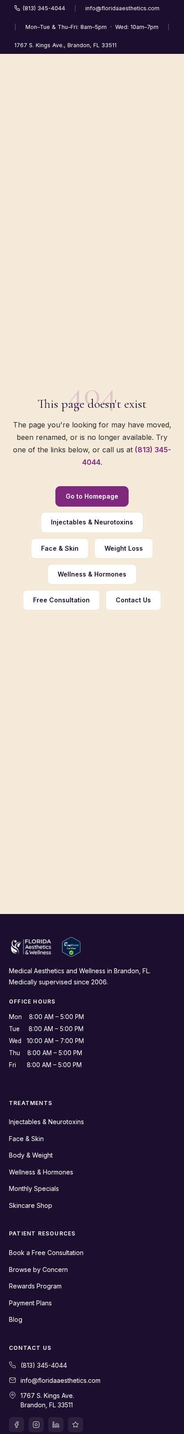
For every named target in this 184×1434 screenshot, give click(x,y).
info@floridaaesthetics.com (122, 8)
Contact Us (133, 600)
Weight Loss (124, 548)
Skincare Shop (30, 1205)
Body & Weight (31, 1155)
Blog (15, 1319)
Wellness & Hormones (92, 574)
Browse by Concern (38, 1269)
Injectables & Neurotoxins (92, 522)
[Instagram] (36, 1424)
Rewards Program (35, 1286)
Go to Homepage (92, 496)
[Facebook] (16, 1424)
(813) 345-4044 (44, 8)
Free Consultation (61, 600)
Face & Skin (60, 548)
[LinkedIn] (55, 1424)
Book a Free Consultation (46, 1252)
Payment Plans (30, 1303)
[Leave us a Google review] (75, 1424)
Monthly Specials (34, 1188)
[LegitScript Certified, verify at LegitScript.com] (71, 947)
